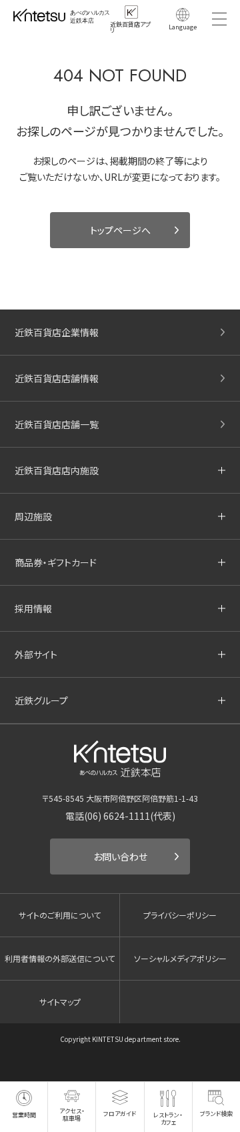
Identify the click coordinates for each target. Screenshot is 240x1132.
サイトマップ (60, 1001)
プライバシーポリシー (180, 915)
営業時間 (24, 1115)
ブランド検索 (216, 1113)
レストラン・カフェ (168, 1119)
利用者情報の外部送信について (60, 958)
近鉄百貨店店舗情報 (57, 378)
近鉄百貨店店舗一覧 (57, 424)
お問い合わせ (120, 856)
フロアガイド (119, 1113)
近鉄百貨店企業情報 (57, 332)
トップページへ (120, 230)
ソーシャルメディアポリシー (180, 958)
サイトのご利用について (60, 915)
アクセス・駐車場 (72, 1114)
